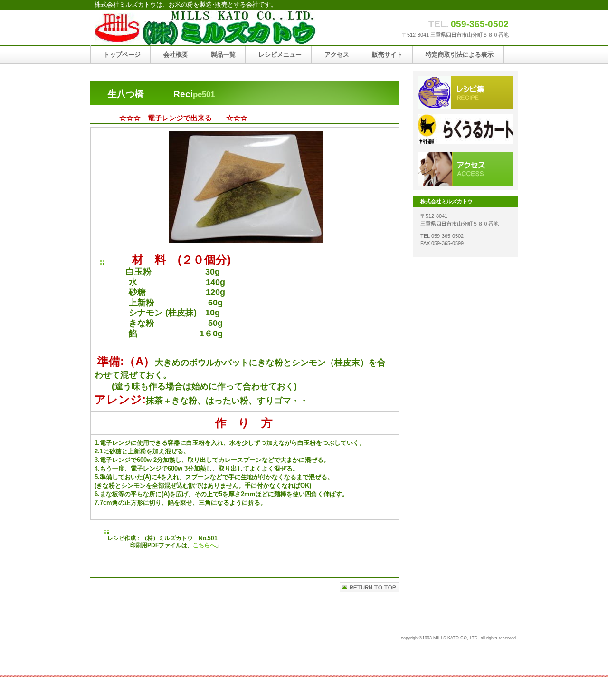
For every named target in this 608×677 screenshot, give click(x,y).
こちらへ (204, 545)
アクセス (336, 54)
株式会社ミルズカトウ (213, 27)
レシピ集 (465, 92)
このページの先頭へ (369, 587)
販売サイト (465, 130)
